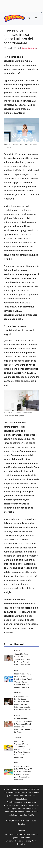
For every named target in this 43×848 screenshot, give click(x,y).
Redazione (19, 841)
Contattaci (21, 824)
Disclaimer (21, 844)
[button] (29, 18)
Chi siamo (10, 841)
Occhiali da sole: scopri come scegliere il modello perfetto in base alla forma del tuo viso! (22, 659)
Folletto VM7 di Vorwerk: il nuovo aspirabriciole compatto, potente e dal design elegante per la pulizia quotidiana (22, 749)
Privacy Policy (30, 841)
